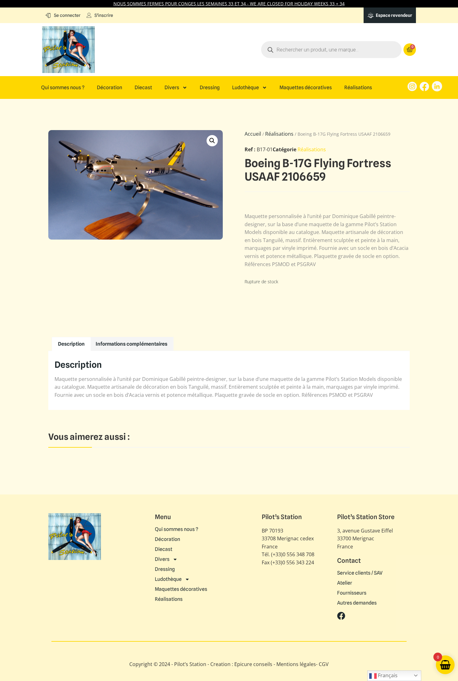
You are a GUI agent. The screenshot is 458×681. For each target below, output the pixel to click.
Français (387, 675)
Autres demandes (357, 603)
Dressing (210, 87)
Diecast (143, 87)
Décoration (109, 87)
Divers (172, 87)
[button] (212, 140)
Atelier (344, 583)
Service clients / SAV (360, 573)
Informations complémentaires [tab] (131, 344)
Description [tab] (71, 344)
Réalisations (358, 87)
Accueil (253, 133)
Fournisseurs (351, 593)
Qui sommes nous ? (62, 87)
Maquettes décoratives (305, 87)
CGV (324, 664)
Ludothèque (245, 87)
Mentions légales (296, 664)
